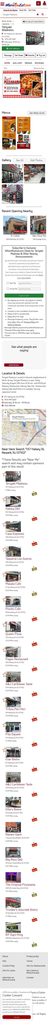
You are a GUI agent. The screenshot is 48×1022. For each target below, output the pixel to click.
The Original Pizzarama (20, 884)
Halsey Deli (13, 508)
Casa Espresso (15, 533)
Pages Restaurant (17, 659)
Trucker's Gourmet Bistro (22, 909)
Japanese (6, 24)
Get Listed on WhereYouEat (32, 971)
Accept (16, 1017)
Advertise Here (39, 68)
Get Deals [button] (19, 55)
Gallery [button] (17, 63)
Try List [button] (41, 55)
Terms (29, 961)
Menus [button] (28, 63)
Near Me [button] (22, 10)
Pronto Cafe (13, 609)
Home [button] (7, 63)
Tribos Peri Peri (15, 709)
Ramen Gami (14, 834)
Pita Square (13, 734)
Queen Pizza (13, 634)
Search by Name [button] (10, 10)
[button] (38, 3)
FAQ (4, 961)
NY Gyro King (14, 934)
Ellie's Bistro (13, 809)
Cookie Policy (8, 965)
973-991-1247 (10, 39)
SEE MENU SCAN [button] (37, 113)
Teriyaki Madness (17, 483)
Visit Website (9, 405)
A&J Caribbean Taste (19, 684)
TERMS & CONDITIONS (21, 1009)
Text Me (13, 283)
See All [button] (19, 160)
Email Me (13, 288)
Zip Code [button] (32, 10)
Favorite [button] (30, 55)
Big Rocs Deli (14, 859)
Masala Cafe (13, 583)
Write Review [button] (14, 365)
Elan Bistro (13, 759)
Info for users (8, 970)
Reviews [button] (39, 63)
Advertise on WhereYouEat (8, 978)
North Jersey (8, 21)
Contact (30, 977)
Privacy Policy (29, 322)
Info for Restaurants (35, 965)
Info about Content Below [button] (34, 21)
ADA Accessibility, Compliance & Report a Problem (24, 992)
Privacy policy (32, 956)
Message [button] (8, 55)
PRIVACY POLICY (19, 1012)
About (5, 956)
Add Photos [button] (36, 160)
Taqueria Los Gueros (19, 558)
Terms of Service (14, 324)
